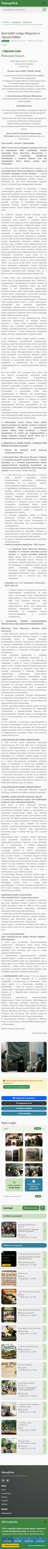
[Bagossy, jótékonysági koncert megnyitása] (45, 1231)
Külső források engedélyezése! (17, 1087)
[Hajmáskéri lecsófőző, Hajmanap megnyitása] (45, 1389)
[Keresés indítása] (44, 10)
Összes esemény (31, 1208)
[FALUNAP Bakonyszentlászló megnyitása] (45, 1315)
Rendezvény (27, 22)
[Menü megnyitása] (44, 3)
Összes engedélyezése (36, 1545)
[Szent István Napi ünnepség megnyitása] (45, 1296)
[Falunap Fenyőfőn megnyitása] (45, 1369)
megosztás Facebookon (25, 1098)
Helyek (4, 1497)
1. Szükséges (7, 1540)
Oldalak (4, 1501)
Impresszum (6, 1513)
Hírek (3, 1490)
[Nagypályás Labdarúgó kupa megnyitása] (45, 1333)
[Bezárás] (45, 1522)
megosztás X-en (25, 1103)
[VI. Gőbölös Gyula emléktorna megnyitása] (45, 1427)
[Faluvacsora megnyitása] (45, 1278)
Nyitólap (6, 22)
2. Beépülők (18, 1540)
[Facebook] (3, 1480)
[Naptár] (42, 1208)
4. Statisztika (40, 1540)
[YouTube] (7, 1480)
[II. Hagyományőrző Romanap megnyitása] (45, 1259)
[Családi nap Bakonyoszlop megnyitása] (45, 1351)
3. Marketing (29, 1540)
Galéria (4, 1504)
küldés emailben (25, 1108)
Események (16, 22)
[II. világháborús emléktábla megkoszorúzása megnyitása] (45, 1409)
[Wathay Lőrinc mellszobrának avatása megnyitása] (45, 1446)
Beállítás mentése (11, 1545)
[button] (14, 1140)
